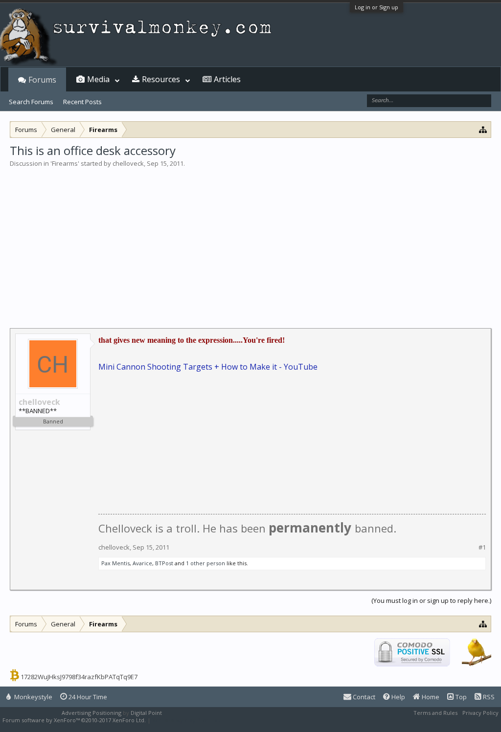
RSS (488, 696)
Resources (161, 79)
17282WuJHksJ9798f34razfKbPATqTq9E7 (79, 676)
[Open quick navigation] (483, 129)
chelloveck (128, 163)
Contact (363, 696)
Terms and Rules (435, 712)
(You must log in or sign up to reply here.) (431, 600)
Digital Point (146, 712)
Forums (42, 79)
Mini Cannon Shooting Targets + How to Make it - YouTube (208, 366)
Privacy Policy (480, 712)
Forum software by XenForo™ (74, 720)
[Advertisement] (250, 241)
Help (397, 696)
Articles (227, 79)
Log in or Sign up (376, 7)
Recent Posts (82, 101)
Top (460, 696)
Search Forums (31, 101)
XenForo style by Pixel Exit (186, 720)
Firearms (65, 163)
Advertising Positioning (91, 712)
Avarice (142, 563)
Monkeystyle (32, 696)
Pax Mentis (115, 563)
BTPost (164, 563)
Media (98, 79)
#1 (482, 547)
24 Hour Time (87, 696)
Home (429, 696)
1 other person (205, 563)
